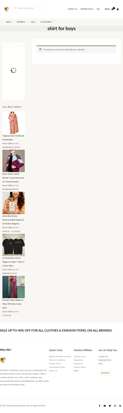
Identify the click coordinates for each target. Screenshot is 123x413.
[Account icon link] (118, 9)
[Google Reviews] (120, 333)
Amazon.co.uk (80, 283)
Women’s (21, 22)
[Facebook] (99, 333)
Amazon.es (78, 286)
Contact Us (72, 9)
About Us (53, 297)
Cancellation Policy (57, 293)
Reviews (105, 299)
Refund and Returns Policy (60, 283)
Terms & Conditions (57, 286)
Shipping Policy (87, 9)
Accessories (46, 22)
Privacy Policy (55, 290)
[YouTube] (105, 333)
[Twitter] (110, 333)
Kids (33, 22)
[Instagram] (115, 333)
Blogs (76, 297)
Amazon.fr (78, 290)
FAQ (98, 9)
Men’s (8, 22)
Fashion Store (79, 293)
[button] (12, 22)
